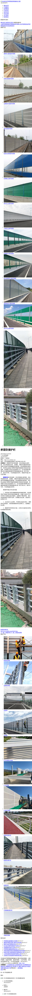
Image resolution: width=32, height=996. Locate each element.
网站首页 (6, 5)
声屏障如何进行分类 (9, 947)
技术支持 (6, 12)
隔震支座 (3, 966)
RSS (23, 963)
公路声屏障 (4, 24)
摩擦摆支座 (9, 966)
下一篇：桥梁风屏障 (16, 632)
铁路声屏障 (10, 24)
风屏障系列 (11, 25)
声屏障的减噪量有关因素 (10, 941)
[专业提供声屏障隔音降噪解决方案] (11, 1)
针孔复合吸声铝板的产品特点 (12, 945)
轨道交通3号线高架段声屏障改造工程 (14, 952)
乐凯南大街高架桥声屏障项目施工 (13, 955)
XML (20, 963)
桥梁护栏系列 (9, 22)
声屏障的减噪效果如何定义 (11, 949)
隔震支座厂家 (7, 968)
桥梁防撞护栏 (4, 629)
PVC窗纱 (18, 966)
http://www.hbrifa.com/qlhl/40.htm (9, 631)
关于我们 (6, 15)
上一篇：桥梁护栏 (6, 632)
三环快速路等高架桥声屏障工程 (12, 953)
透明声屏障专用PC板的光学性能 (12, 942)
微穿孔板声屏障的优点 (10, 944)
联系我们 (6, 17)
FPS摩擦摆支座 (26, 964)
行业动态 (6, 10)
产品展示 (6, 7)
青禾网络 (20, 968)
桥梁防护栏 (5, 25)
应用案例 (6, 8)
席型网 (14, 966)
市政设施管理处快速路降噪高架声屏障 (14, 950)
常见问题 (6, 13)
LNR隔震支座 (10, 964)
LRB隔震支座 (18, 964)
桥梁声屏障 (16, 24)
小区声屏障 (22, 24)
